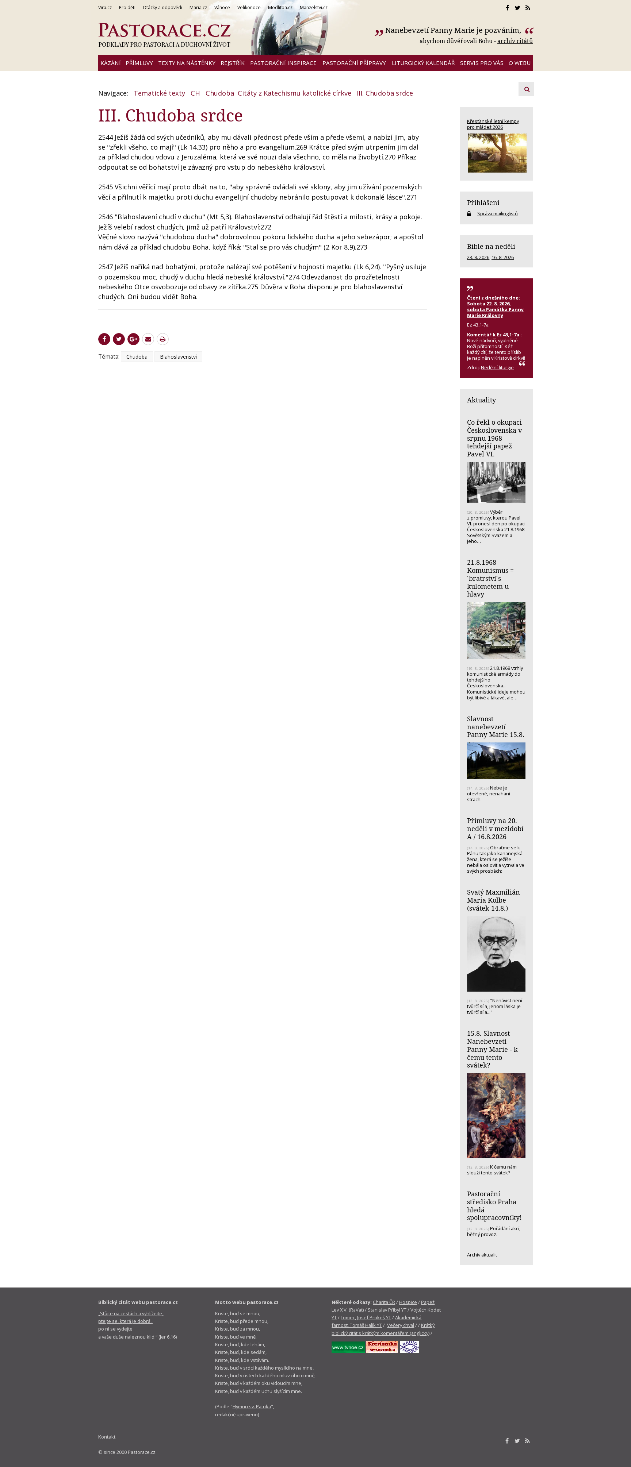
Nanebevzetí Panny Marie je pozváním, (454, 30)
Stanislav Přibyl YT (387, 1309)
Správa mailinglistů (497, 213)
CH (195, 93)
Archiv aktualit (482, 1254)
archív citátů (515, 41)
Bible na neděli (491, 246)
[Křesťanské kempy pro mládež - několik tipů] (496, 153)
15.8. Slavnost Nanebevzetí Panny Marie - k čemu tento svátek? (492, 1049)
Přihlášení (483, 202)
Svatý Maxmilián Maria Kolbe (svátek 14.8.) (493, 900)
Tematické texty (159, 93)
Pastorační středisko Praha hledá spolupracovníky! (494, 1205)
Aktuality (481, 399)
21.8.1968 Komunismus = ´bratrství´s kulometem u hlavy (490, 578)
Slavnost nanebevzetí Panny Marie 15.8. (495, 726)
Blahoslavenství (178, 356)
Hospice (408, 1302)
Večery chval (400, 1325)
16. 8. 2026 (503, 257)
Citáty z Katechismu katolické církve (294, 93)
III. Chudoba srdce (385, 93)
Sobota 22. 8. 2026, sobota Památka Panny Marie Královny (495, 309)
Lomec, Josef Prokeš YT (366, 1317)
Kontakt (106, 1436)
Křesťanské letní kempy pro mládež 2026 (493, 124)
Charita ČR (384, 1302)
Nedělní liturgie (497, 367)
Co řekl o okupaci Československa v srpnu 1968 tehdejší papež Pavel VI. (494, 438)
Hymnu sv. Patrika (252, 1406)
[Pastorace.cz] (164, 35)
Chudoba (220, 93)
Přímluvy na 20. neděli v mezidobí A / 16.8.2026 (495, 828)
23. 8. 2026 (478, 257)
